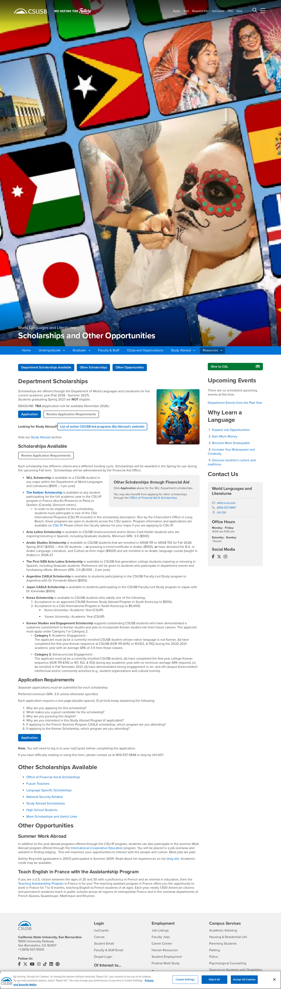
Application (29, 414)
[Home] (30, 11)
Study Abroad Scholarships (45, 803)
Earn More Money (224, 436)
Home (26, 350)
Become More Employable (231, 443)
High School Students (41, 810)
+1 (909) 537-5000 (31, 949)
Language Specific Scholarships (49, 790)
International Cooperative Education (97, 848)
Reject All (214, 979)
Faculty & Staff (108, 350)
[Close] (274, 979)
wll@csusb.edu (226, 503)
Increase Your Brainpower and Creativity (231, 452)
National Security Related (44, 797)
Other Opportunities (130, 367)
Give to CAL (219, 367)
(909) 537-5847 (226, 507)
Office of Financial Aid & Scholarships (153, 498)
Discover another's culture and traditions (232, 462)
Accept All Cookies (244, 979)
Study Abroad (40, 437)
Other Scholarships (93, 367)
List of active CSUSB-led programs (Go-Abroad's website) (102, 427)
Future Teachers (37, 784)
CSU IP (57, 525)
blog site (173, 859)
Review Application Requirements (71, 414)
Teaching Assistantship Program (41, 884)
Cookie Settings (185, 979)
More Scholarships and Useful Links (51, 817)
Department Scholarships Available (46, 367)
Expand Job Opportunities (231, 430)
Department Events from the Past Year (235, 403)
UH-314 (221, 512)
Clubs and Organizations (145, 350)
